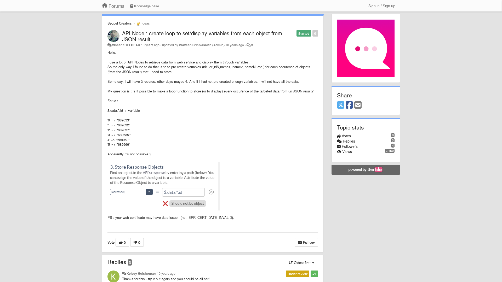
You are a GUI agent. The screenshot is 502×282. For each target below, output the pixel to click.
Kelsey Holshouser (141, 273)
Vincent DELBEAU (126, 45)
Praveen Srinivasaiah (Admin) (202, 45)
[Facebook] (349, 105)
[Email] (358, 105)
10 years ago (166, 273)
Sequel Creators (119, 23)
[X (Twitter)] (340, 105)
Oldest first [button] (302, 262)
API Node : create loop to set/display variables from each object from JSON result (202, 36)
